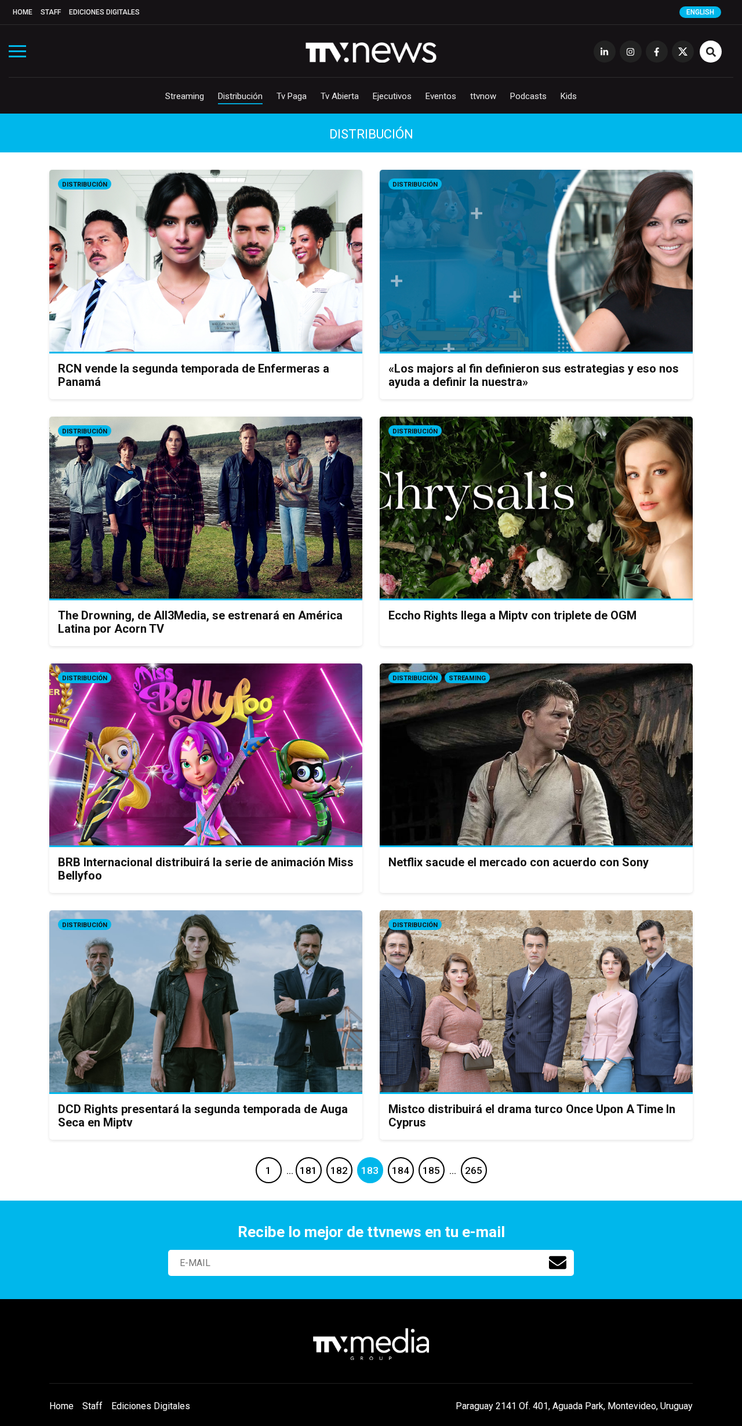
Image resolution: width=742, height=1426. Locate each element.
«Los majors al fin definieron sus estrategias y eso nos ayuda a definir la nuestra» (533, 375)
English (700, 12)
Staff (51, 12)
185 (431, 1170)
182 (339, 1170)
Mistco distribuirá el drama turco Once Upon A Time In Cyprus (531, 1115)
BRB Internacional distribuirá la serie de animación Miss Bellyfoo (206, 868)
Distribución (240, 96)
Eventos (440, 96)
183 (370, 1170)
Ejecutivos (392, 96)
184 (400, 1170)
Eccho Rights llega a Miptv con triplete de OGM (512, 615)
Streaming (184, 96)
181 (308, 1170)
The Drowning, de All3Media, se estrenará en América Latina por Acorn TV (200, 622)
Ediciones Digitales (104, 12)
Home (22, 12)
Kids (569, 96)
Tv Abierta (340, 96)
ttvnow (483, 96)
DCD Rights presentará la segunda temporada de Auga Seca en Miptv (203, 1115)
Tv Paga (292, 96)
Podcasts (528, 96)
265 (473, 1170)
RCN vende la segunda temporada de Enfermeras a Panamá (193, 375)
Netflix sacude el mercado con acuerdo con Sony (518, 862)
